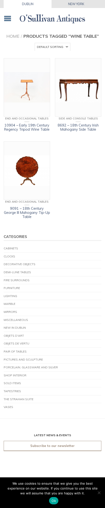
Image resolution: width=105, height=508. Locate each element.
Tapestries (12, 391)
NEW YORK (76, 4)
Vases (8, 407)
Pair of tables (15, 351)
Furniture (12, 288)
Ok (54, 501)
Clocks (9, 256)
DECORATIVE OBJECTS (19, 264)
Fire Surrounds (17, 280)
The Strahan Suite (18, 399)
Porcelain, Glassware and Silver (31, 367)
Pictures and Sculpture (23, 359)
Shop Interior (15, 375)
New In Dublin (15, 327)
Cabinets (11, 248)
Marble (9, 304)
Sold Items (12, 383)
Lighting (10, 296)
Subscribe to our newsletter (52, 446)
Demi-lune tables (17, 272)
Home (13, 36)
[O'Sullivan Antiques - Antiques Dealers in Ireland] (52, 17)
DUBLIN (27, 4)
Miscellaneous (16, 320)
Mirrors (10, 312)
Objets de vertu (16, 343)
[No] (98, 492)
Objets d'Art (14, 335)
